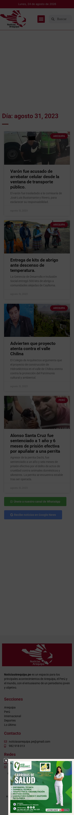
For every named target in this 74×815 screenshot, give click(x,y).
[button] (6, 760)
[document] (37, 407)
